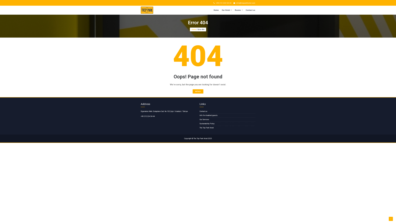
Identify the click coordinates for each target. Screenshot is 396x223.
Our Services (204, 119)
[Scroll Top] (391, 219)
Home (216, 10)
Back (199, 91)
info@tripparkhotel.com (245, 3)
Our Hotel (226, 10)
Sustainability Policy (207, 124)
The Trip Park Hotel (207, 128)
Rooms (238, 10)
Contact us (250, 10)
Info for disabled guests (208, 115)
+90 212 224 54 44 (223, 3)
